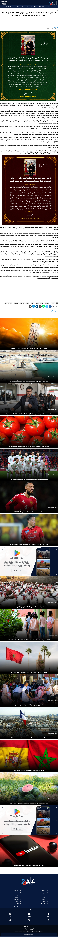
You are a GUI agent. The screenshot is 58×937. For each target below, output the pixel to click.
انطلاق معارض (16, 303)
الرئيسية (52, 7)
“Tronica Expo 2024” (39, 303)
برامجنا (17, 901)
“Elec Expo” (53, 303)
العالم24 (27, 303)
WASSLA (26, 926)
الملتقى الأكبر (22, 303)
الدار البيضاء (32, 303)
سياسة (31, 7)
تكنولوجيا (43, 904)
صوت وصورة (47, 7)
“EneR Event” (47, 303)
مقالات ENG (16, 899)
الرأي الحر (17, 904)
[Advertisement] (29, 290)
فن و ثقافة (10, 7)
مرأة (44, 897)
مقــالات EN (41, 7)
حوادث (15, 7)
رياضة (18, 7)
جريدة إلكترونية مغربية (8, 303)
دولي (6, 7)
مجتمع (25, 7)
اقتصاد (21, 7)
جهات (28, 7)
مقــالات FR (36, 7)
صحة (44, 901)
